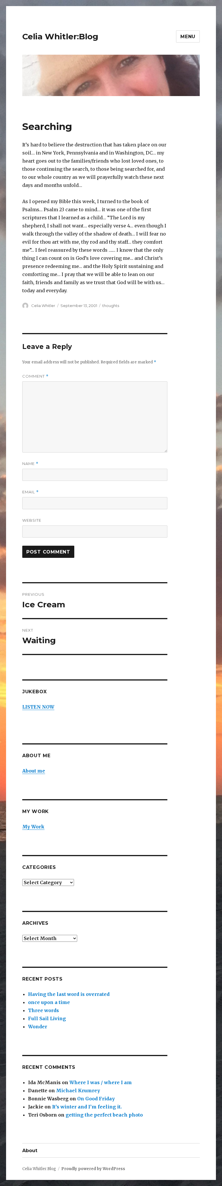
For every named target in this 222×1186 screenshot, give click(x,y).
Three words (43, 1010)
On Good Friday (96, 1099)
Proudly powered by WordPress (93, 1168)
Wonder (37, 1026)
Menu (187, 36)
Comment (35, 376)
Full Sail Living (47, 1018)
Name (30, 463)
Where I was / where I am (100, 1082)
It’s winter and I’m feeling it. (87, 1107)
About (29, 1150)
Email (30, 492)
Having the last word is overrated (69, 994)
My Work (33, 827)
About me (33, 771)
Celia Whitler (43, 305)
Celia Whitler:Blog (60, 36)
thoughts (110, 305)
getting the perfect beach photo (104, 1115)
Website (31, 520)
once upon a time (49, 1002)
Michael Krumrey (78, 1090)
